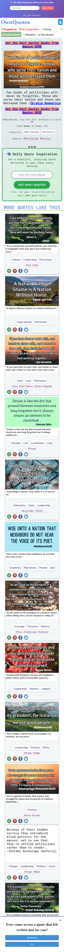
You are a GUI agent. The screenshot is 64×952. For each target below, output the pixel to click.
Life (26, 443)
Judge (37, 753)
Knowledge (28, 511)
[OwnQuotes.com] (17, 20)
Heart (30, 386)
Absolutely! (32, 937)
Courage (19, 626)
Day (29, 265)
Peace (20, 632)
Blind (37, 872)
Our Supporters (30, 29)
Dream (32, 448)
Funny (47, 29)
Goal (31, 505)
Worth (39, 511)
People (28, 753)
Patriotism (31, 131)
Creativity (15, 567)
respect (46, 688)
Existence (43, 632)
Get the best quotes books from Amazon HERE (32, 44)
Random (31, 34)
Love (28, 380)
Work (38, 386)
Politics (48, 131)
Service (46, 138)
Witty (46, 747)
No (32, 944)
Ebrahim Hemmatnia (45, 103)
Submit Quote (12, 34)
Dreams (16, 443)
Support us (10, 29)
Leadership (29, 259)
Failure (16, 259)
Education (20, 505)
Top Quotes (47, 34)
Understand (30, 632)
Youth (52, 866)
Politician (31, 138)
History (45, 626)
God (20, 380)
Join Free (47, 8)
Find (36, 265)
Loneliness (37, 443)
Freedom (32, 626)
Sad (52, 567)
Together (47, 386)
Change (13, 866)
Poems (43, 567)
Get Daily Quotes (32, 184)
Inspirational (24, 322)
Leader (36, 815)
